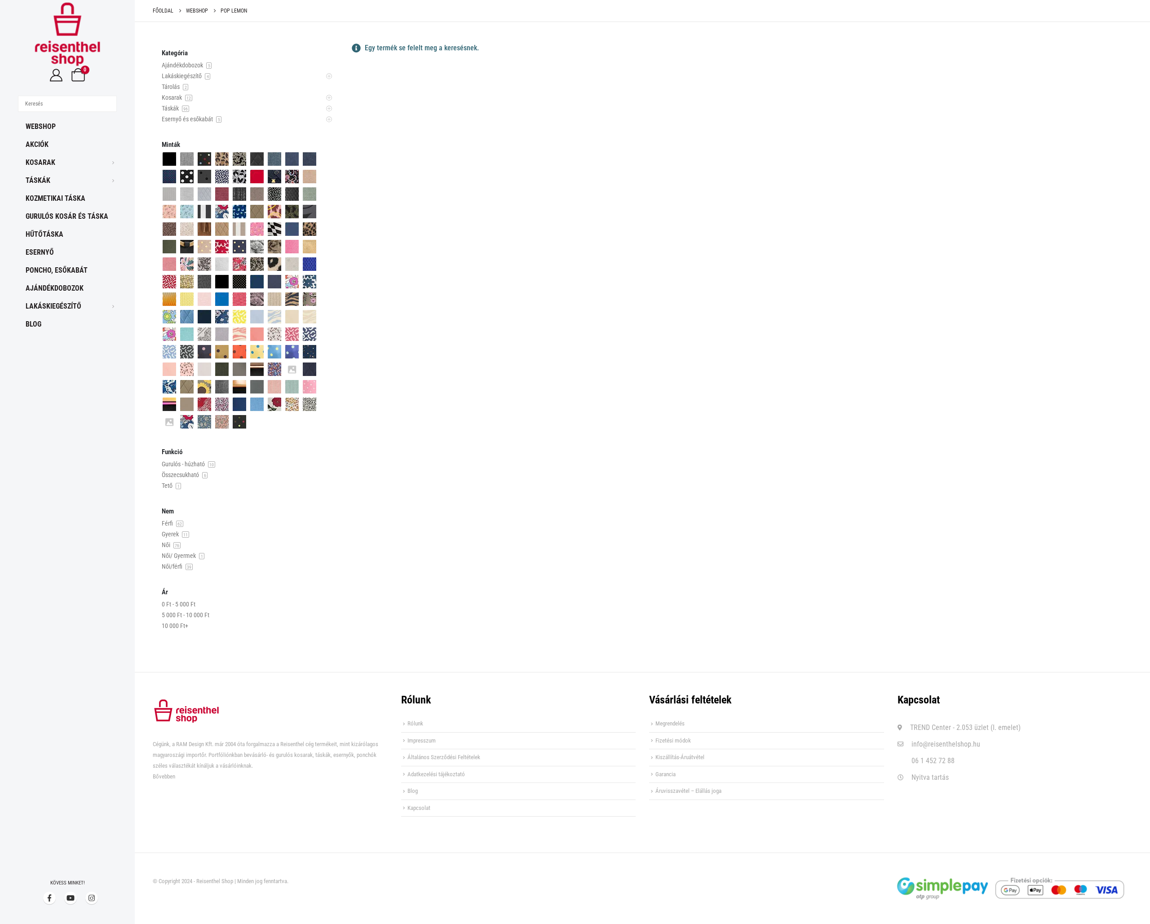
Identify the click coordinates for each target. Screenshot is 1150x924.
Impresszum (421, 740)
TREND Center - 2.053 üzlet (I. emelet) (965, 727)
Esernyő (40, 252)
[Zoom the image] (186, 704)
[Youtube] (70, 898)
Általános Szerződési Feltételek (443, 757)
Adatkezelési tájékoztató (436, 774)
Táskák (38, 180)
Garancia (665, 774)
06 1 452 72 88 (933, 760)
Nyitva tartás (930, 777)
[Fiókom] (56, 75)
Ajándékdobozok (55, 288)
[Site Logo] (67, 34)
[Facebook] (49, 898)
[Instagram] (91, 898)
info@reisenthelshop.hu (945, 744)
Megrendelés (670, 723)
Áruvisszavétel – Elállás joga (688, 790)
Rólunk (415, 723)
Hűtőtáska (44, 234)
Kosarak (40, 162)
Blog (33, 324)
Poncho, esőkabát (57, 270)
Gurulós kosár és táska (67, 216)
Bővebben (164, 776)
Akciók (37, 144)
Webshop (41, 126)
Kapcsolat (418, 808)
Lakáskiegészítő (53, 306)
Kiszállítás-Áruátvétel (679, 757)
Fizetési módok (673, 740)
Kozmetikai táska (55, 198)
